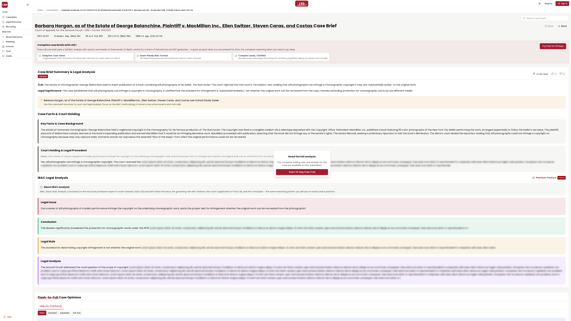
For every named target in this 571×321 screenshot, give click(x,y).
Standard (52, 313)
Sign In (564, 3)
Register (548, 3)
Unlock (561, 177)
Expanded (64, 313)
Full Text (77, 313)
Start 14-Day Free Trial (302, 172)
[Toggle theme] (539, 3)
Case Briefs (52, 10)
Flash (42, 313)
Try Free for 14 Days (553, 46)
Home (40, 10)
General (43, 76)
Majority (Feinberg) (51, 306)
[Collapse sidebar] (27, 4)
